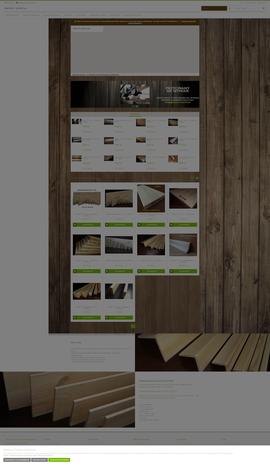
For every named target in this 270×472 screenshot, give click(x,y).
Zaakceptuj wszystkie (59, 460)
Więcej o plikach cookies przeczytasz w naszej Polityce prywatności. (28, 455)
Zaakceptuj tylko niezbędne (17, 460)
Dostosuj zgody (39, 460)
